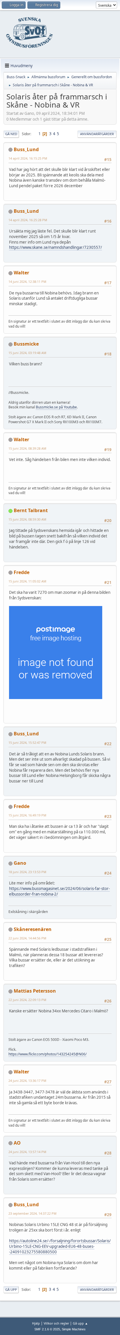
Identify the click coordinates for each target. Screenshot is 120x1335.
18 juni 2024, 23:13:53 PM (27, 872)
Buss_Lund (26, 149)
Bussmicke (26, 344)
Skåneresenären (33, 929)
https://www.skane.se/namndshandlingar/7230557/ (55, 247)
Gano (20, 863)
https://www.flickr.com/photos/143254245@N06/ (47, 1054)
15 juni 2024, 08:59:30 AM (27, 519)
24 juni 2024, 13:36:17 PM (27, 1080)
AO (17, 1143)
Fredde (21, 572)
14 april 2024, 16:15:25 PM (27, 158)
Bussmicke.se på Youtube (56, 407)
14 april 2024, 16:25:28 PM (27, 220)
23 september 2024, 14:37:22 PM (32, 1213)
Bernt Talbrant (31, 510)
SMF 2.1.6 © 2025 (47, 1329)
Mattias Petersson (35, 991)
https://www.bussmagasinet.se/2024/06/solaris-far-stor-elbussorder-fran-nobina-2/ (59, 891)
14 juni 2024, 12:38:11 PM (27, 281)
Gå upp (11, 1289)
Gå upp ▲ (80, 1323)
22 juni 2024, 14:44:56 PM (27, 938)
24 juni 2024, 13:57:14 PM (27, 1152)
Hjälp (36, 1323)
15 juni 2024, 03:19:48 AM (27, 353)
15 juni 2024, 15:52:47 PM (27, 742)
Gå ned (11, 134)
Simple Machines (74, 1329)
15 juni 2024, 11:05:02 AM (27, 581)
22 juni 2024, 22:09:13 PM (27, 1000)
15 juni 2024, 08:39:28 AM (27, 448)
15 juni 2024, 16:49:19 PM (27, 815)
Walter (21, 272)
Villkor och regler (56, 1323)
